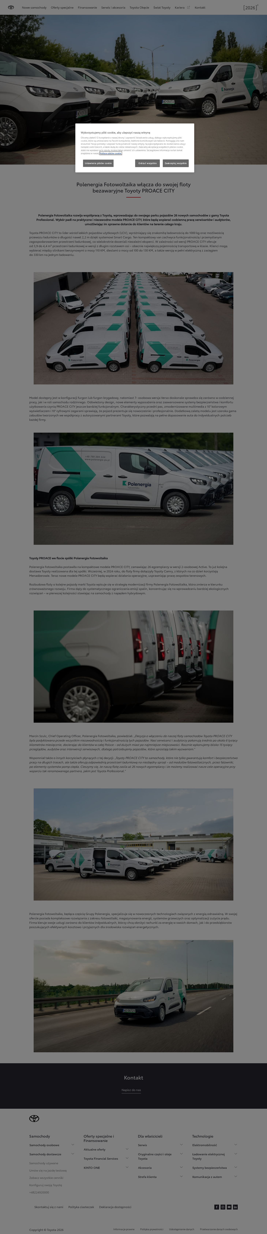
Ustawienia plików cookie (98, 163)
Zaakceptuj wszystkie (176, 163)
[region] (134, 147)
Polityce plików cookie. (111, 153)
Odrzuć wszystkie (147, 163)
